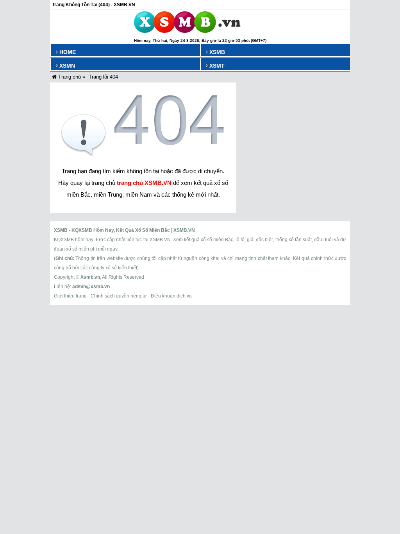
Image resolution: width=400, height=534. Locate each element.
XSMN (66, 66)
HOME (67, 52)
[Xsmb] (187, 23)
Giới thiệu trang (70, 296)
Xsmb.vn (90, 277)
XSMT (216, 66)
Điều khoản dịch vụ (171, 296)
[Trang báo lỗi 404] (143, 153)
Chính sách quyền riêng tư (119, 296)
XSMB (216, 52)
